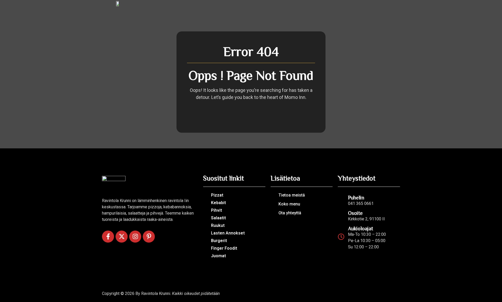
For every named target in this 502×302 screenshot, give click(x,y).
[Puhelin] (341, 199)
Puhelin (356, 197)
